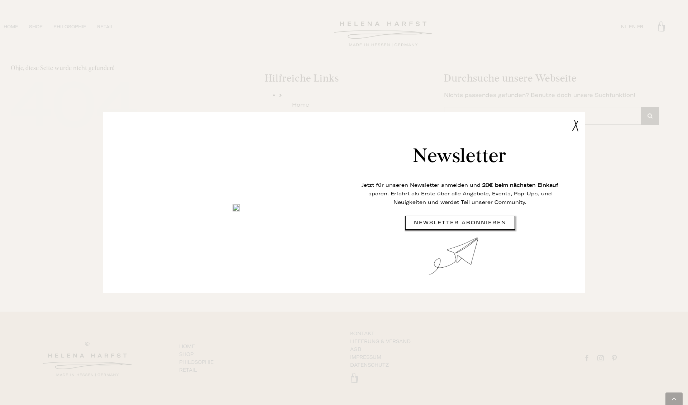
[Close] (575, 125)
